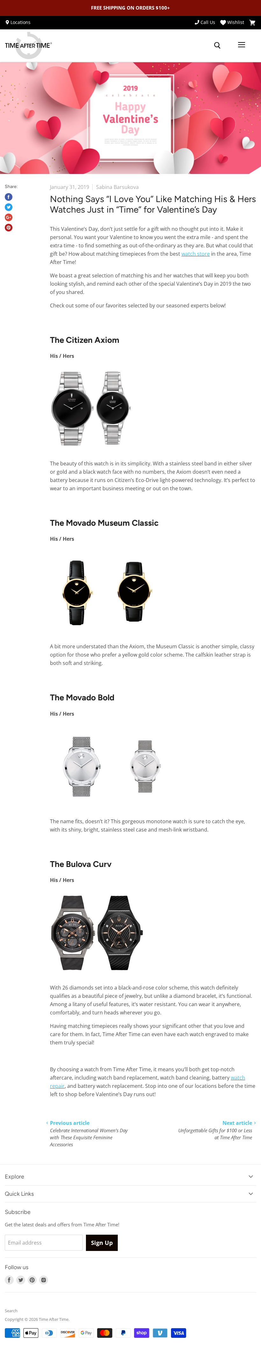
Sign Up (102, 1242)
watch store (195, 253)
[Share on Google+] (8, 217)
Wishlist (235, 23)
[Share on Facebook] (8, 197)
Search (11, 1311)
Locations (21, 22)
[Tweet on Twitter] (8, 207)
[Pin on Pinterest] (8, 227)
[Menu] (241, 45)
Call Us (208, 22)
